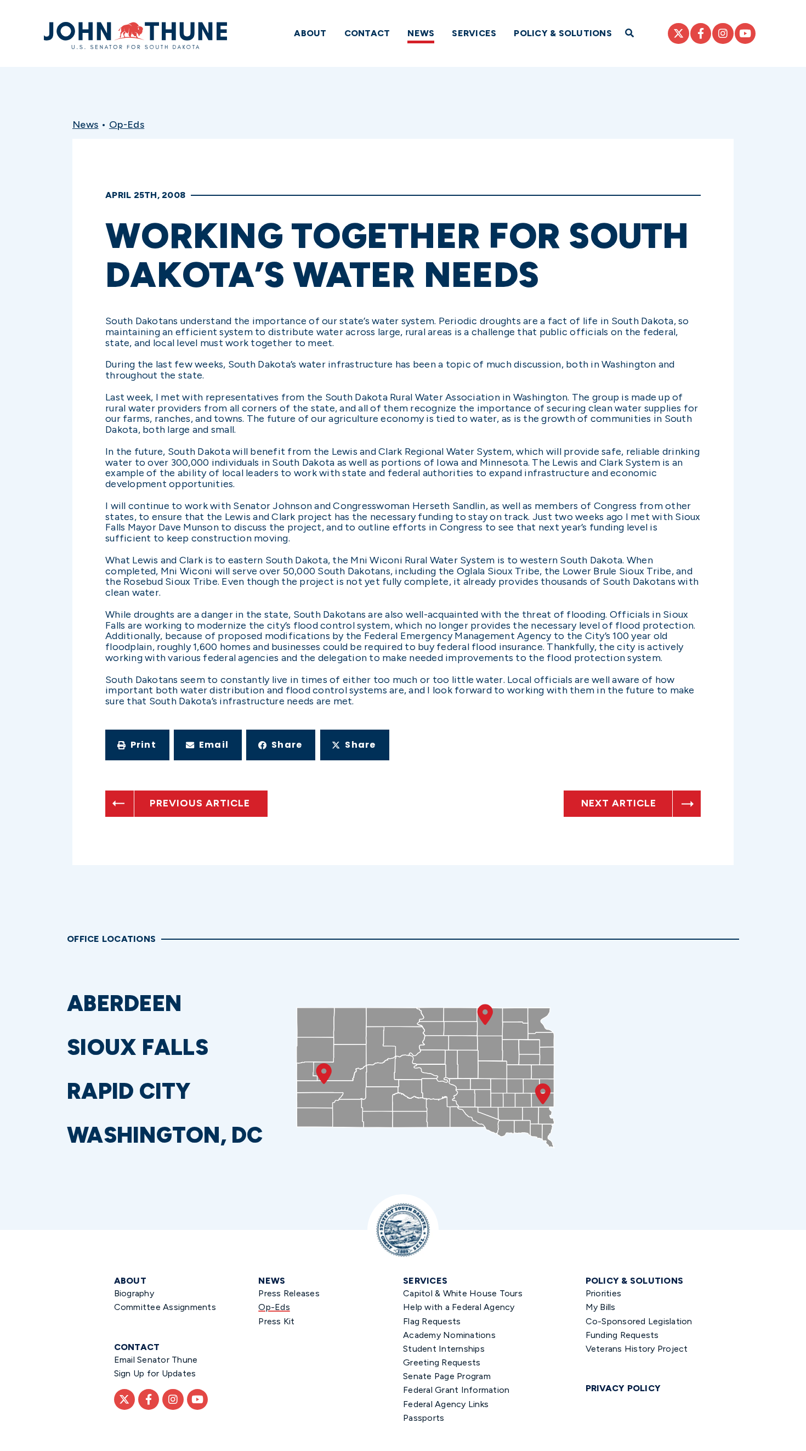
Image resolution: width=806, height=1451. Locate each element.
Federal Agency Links (446, 1404)
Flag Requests (432, 1321)
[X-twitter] (678, 33)
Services (474, 33)
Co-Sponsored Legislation (639, 1321)
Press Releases (289, 1293)
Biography (134, 1293)
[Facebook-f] (700, 33)
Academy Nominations (449, 1335)
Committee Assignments (165, 1307)
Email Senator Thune (156, 1359)
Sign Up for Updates (155, 1373)
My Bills (601, 1307)
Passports (423, 1418)
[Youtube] (745, 33)
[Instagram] (722, 33)
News (420, 33)
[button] (137, 745)
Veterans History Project (637, 1348)
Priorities (604, 1293)
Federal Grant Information (456, 1390)
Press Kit (276, 1321)
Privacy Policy (623, 1388)
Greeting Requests (441, 1362)
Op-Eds (126, 124)
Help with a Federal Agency (459, 1307)
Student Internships (444, 1348)
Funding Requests (622, 1335)
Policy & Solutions (563, 33)
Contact (367, 33)
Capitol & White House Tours (463, 1293)
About (310, 33)
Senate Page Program (447, 1376)
